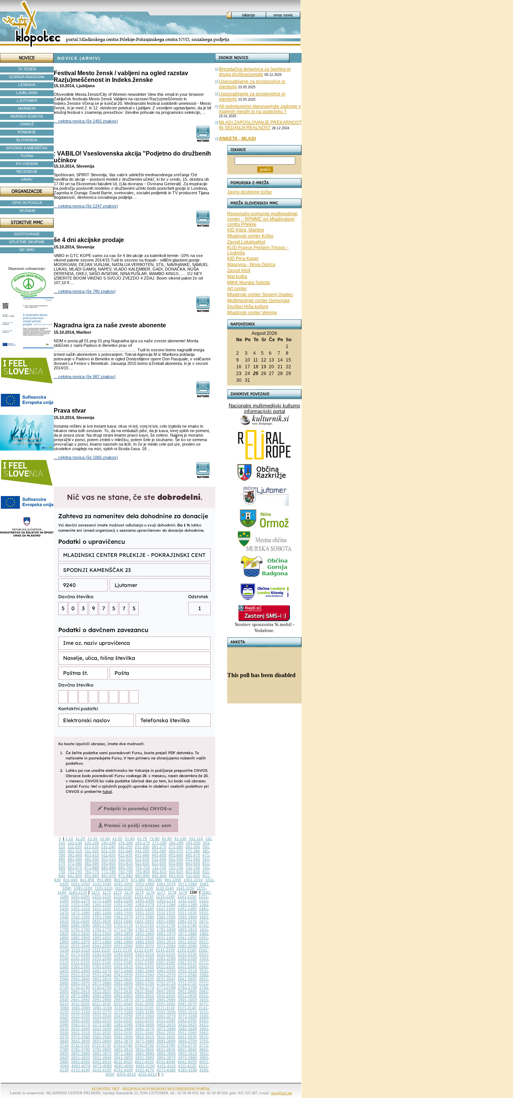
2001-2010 (166, 942)
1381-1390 (187, 905)
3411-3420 (187, 1024)
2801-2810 (80, 991)
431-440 (142, 855)
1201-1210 (101, 896)
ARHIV (27, 179)
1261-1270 (80, 900)
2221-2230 (187, 954)
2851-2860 (187, 991)
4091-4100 (145, 1066)
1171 (96, 892)
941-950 (87, 880)
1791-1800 (166, 929)
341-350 (142, 851)
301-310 (75, 851)
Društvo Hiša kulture (248, 306)
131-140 (91, 843)
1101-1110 (104, 888)
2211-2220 (166, 954)
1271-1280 (102, 900)
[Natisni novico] (203, 140)
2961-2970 (123, 1000)
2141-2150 (165, 950)
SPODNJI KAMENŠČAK (27, 148)
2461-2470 (102, 971)
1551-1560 (102, 917)
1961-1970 (80, 942)
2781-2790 (187, 987)
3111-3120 (144, 1008)
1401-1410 (80, 909)
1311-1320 (187, 900)
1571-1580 (144, 917)
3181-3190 (144, 1012)
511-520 (125, 859)
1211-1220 (122, 896)
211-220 (75, 847)
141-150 (108, 843)
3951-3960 (144, 1058)
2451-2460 (80, 971)
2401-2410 (123, 967)
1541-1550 (80, 917)
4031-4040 (165, 1062)
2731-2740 (80, 987)
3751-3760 (165, 1045)
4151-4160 (123, 1070)
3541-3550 (165, 1033)
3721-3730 (101, 1045)
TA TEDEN (27, 69)
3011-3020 (80, 1004)
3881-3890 (144, 1053)
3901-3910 (187, 1053)
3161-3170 (102, 1012)
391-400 (75, 855)
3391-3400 (144, 1024)
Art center (237, 288)
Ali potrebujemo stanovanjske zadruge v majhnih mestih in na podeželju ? (260, 109)
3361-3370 (80, 1024)
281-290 (193, 847)
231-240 (108, 847)
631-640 (176, 863)
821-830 (193, 872)
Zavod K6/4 (238, 270)
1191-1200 (80, 896)
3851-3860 (80, 1053)
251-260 (142, 847)
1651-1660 (165, 921)
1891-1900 (80, 938)
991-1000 (172, 880)
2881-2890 (102, 996)
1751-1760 (80, 929)
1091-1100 (83, 888)
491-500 (91, 859)
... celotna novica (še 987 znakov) (85, 376)
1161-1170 (78, 892)
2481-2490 (144, 971)
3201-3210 (187, 1012)
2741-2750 (102, 987)
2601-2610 (102, 979)
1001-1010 (193, 880)
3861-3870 (102, 1053)
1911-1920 (123, 938)
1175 (139, 892)
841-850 (75, 876)
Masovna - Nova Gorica (251, 264)
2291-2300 (187, 958)
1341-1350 (102, 905)
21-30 (93, 838)
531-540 (159, 859)
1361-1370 (144, 905)
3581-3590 (102, 1037)
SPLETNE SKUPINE (27, 242)
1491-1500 (123, 913)
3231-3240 (102, 1016)
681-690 (108, 867)
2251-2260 (102, 958)
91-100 (180, 838)
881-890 (142, 876)
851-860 (91, 876)
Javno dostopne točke (249, 192)
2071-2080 (166, 946)
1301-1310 (166, 900)
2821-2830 (123, 991)
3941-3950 (123, 1058)
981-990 (155, 880)
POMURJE (27, 132)
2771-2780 (166, 987)
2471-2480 (123, 971)
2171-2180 (80, 954)
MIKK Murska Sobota (248, 282)
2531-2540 (102, 975)
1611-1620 (80, 921)
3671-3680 (144, 1041)
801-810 (159, 872)
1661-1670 (187, 921)
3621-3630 (187, 1037)
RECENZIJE (27, 171)
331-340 (125, 851)
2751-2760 (123, 987)
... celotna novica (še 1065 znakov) (86, 457)
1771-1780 (123, 929)
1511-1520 (166, 913)
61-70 (142, 838)
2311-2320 (80, 962)
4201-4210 (126, 1074)
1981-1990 (123, 942)
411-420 (108, 855)
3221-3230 (80, 1016)
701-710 (142, 867)
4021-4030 (144, 1062)
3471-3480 (166, 1029)
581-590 (91, 863)
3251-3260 (144, 1016)
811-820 (176, 872)
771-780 (108, 872)
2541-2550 (123, 975)
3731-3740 (123, 1045)
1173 (117, 892)
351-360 (159, 851)
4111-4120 (187, 1066)
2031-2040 (80, 946)
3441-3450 (102, 1029)
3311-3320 (123, 1020)
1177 (161, 892)
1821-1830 (80, 934)
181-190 (176, 843)
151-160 (125, 843)
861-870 (108, 876)
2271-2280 (144, 958)
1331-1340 (80, 905)
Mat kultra (237, 276)
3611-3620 (166, 1037)
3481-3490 (187, 1029)
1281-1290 (123, 900)
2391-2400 (102, 967)
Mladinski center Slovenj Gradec (260, 294)
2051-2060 (123, 946)
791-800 (142, 872)
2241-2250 (80, 958)
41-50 (117, 838)
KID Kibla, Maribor (245, 230)
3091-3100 (102, 1008)
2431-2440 (187, 967)
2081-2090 (187, 946)
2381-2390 (80, 967)
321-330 (108, 851)
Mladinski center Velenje (252, 312)
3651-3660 (102, 1041)
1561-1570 (123, 917)
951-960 (104, 880)
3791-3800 (102, 1049)
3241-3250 (123, 1016)
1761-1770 (102, 929)
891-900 (159, 876)
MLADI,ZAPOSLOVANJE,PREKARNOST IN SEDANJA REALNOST (260, 125)
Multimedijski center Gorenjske (258, 300)
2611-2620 (123, 979)
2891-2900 (123, 996)
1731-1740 (187, 925)
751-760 (75, 872)
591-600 (108, 863)
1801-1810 (187, 929)
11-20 (80, 838)
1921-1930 (144, 938)
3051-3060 (165, 1004)
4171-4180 (166, 1070)
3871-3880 (123, 1053)
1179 (183, 892)
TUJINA (26, 156)
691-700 (125, 867)
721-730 (176, 867)
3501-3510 (80, 1033)
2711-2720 (187, 983)
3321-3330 (144, 1020)
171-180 (159, 843)
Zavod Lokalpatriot (246, 242)
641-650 (193, 863)
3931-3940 (102, 1058)
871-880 (125, 876)
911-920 (193, 876)
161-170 (142, 843)
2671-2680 (102, 983)
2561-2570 (166, 975)
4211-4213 (147, 1074)
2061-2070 (144, 946)
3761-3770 (187, 1045)
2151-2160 (186, 950)
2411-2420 (144, 967)
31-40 (105, 838)
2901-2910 (144, 996)
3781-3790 (80, 1049)
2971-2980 (144, 1000)
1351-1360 (123, 905)
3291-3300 (80, 1020)
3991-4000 (80, 1062)
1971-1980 (102, 942)
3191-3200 (166, 1012)
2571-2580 (187, 975)
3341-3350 (187, 1020)
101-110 (196, 838)
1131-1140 (164, 888)
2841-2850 (165, 991)
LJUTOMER (27, 100)
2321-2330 (101, 962)
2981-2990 (166, 1000)
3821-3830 (165, 1049)
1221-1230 (144, 896)
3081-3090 (81, 1008)
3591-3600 (123, 1037)
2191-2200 (123, 954)
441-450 (159, 855)
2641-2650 (187, 979)
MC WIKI (27, 250)
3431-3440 (80, 1029)
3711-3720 (80, 1045)
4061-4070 (81, 1066)
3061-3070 (187, 1004)
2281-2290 (166, 958)
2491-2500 (166, 971)
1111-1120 (124, 888)
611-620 (142, 863)
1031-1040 (102, 884)
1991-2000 (144, 942)
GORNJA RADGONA (27, 77)
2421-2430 (165, 967)
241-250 (125, 847)
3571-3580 (80, 1037)
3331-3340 (165, 1020)
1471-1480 (80, 913)
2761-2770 (144, 987)
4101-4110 (166, 1066)
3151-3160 (80, 1012)
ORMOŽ (27, 124)
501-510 (108, 859)
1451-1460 (187, 909)
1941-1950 (187, 938)
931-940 (70, 880)
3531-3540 (144, 1033)
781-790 (125, 872)
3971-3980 (187, 1058)
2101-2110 (80, 950)
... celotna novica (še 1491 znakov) (86, 121)
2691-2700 (144, 983)
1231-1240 (165, 896)
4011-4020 (123, 1062)
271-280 (176, 847)
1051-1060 (144, 884)
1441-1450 (165, 909)
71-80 (154, 838)
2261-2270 (123, 958)
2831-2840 (144, 991)
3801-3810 (123, 1049)
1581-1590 (166, 917)
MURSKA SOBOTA (27, 116)
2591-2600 (80, 979)
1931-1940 (165, 938)
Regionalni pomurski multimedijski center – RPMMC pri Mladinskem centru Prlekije (262, 219)
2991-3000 (187, 1000)
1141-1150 (185, 888)
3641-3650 (80, 1041)
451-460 (176, 855)
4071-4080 (102, 1066)
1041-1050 (123, 884)
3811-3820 (144, 1049)
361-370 (176, 851)
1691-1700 (102, 925)
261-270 (159, 847)
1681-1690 (80, 925)
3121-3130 (165, 1008)
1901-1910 (102, 938)
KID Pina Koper (243, 258)
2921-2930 (187, 996)
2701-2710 (166, 983)
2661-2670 (80, 983)
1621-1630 (101, 921)
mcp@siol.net (281, 1093)
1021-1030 (80, 884)
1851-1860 (144, 934)
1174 (128, 892)
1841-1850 (123, 934)
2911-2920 (166, 996)
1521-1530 (187, 913)
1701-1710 (123, 925)
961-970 (121, 880)
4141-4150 (102, 1070)
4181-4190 (187, 1070)
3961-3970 (166, 1058)
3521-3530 (123, 1033)
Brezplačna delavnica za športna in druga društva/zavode (255, 72)
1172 (107, 892)
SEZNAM (27, 211)
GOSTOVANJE (27, 234)
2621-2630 (144, 979)
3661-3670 (123, 1041)
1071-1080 (187, 884)
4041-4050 (187, 1062)
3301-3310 (102, 1020)
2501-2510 (187, 971)
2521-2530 (80, 975)
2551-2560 (144, 975)
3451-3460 (123, 1029)
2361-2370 (187, 962)
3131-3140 (186, 1008)
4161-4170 (144, 1070)
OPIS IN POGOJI (27, 203)
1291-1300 (144, 900)
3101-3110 (123, 1008)
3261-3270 (166, 1016)
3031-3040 (123, 1004)
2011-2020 (187, 942)
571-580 (75, 863)
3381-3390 (123, 1024)
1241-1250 (186, 896)
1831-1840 (102, 934)
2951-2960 (102, 1000)
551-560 (193, 859)
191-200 (193, 843)
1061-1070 (166, 884)
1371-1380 (166, 905)
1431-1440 (144, 909)
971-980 (138, 880)
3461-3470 (144, 1029)
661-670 (75, 867)
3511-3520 (101, 1033)
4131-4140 (80, 1070)
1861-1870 (166, 934)
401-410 (91, 855)
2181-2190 (102, 954)
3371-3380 (102, 1024)
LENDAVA (27, 85)
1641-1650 (144, 921)
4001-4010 (102, 1062)
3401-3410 (166, 1024)
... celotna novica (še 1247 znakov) (86, 206)
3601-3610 (144, 1037)
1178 (172, 892)
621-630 (159, 863)
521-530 (142, 859)
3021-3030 (101, 1004)
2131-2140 (144, 950)
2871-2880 (80, 996)
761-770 (91, 872)
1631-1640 (123, 921)
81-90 (167, 838)
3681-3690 (166, 1041)
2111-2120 (101, 950)
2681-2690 (123, 983)
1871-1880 (187, 934)
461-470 (193, 855)
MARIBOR (27, 108)
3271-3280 (187, 1016)
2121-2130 (122, 950)
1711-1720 (144, 925)
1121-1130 (144, 888)
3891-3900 (166, 1053)
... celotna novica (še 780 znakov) (85, 291)
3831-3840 (187, 1049)
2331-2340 (123, 962)
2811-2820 (101, 991)
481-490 (75, 859)
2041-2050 (102, 946)
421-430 (125, 855)
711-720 (159, 867)
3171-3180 (123, 1012)
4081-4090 (123, 1066)
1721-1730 (165, 925)
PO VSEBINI (27, 164)
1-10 (69, 838)
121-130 (75, 843)
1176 (150, 892)
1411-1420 (101, 909)
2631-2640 (165, 979)
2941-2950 (80, 1000)
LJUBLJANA (27, 93)
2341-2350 (144, 962)
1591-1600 (187, 917)
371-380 (193, 851)
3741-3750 (144, 1045)
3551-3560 (187, 1033)
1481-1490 (102, 913)
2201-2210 (144, 954)
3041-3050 (144, 1004)
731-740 (193, 867)
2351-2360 (165, 962)
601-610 (125, 863)
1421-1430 (123, 909)
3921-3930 (80, 1058)
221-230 (91, 847)
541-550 (176, 859)
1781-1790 (144, 929)
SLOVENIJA (27, 140)
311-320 (91, 851)
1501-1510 (144, 913)
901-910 (176, 876)
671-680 (91, 867)
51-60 (130, 838)
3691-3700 (187, 1041)
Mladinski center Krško (250, 236)
